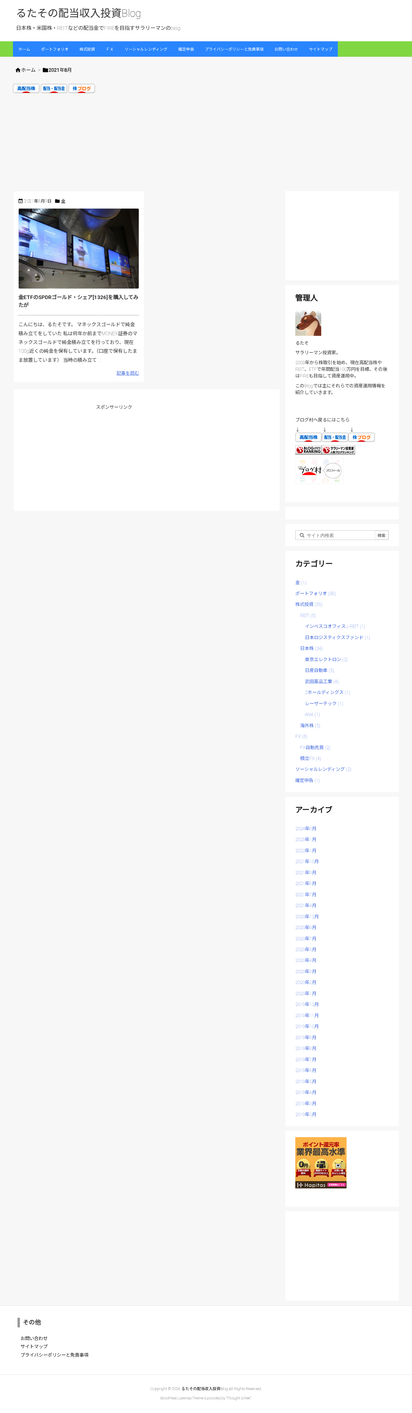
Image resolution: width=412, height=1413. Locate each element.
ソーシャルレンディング (323, 769)
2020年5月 (305, 949)
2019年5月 (305, 1081)
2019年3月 (305, 1103)
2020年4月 (305, 960)
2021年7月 (305, 894)
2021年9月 (305, 872)
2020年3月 (305, 971)
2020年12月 (307, 916)
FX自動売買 (315, 747)
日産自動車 (319, 670)
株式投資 (308, 604)
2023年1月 (305, 839)
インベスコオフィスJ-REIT (335, 626)
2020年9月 (305, 927)
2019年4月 (305, 1092)
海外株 (310, 725)
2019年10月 (307, 1026)
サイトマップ (34, 1346)
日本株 (311, 648)
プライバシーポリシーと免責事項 (54, 1355)
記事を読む (127, 373)
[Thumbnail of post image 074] (81, 250)
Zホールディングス (327, 692)
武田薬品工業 (322, 681)
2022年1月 (305, 850)
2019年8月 (305, 1048)
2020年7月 (305, 938)
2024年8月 (305, 828)
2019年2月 (305, 1114)
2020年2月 (305, 982)
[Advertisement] (206, 141)
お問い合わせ (34, 1338)
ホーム (28, 70)
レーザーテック (324, 703)
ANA (312, 714)
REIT (308, 615)
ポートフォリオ (315, 593)
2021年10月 (307, 861)
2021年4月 (305, 905)
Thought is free (238, 1398)
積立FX (310, 758)
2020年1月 (305, 993)
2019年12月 (307, 1004)
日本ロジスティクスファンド (337, 637)
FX (301, 736)
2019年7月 (305, 1059)
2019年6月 (305, 1070)
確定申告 (307, 780)
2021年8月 (305, 883)
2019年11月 (307, 1015)
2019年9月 (305, 1037)
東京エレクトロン (326, 659)
